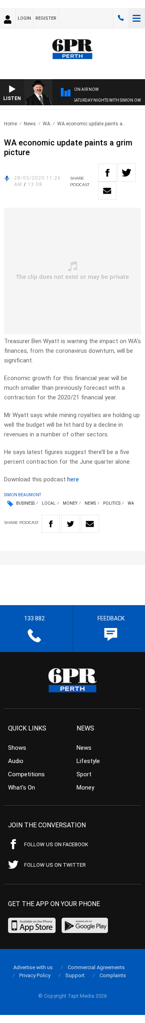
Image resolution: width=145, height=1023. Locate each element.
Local (49, 503)
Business (25, 503)
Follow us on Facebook (56, 844)
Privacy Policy (34, 975)
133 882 (120, 18)
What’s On (21, 787)
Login (24, 18)
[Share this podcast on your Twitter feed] (127, 173)
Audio (15, 761)
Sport (84, 774)
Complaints (112, 975)
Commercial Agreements (96, 967)
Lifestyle (88, 761)
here (73, 479)
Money (70, 503)
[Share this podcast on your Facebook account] (107, 173)
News (30, 124)
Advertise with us (33, 967)
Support (75, 975)
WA (46, 124)
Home (10, 124)
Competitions (26, 774)
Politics (111, 503)
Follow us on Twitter (55, 865)
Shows (17, 747)
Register (45, 18)
